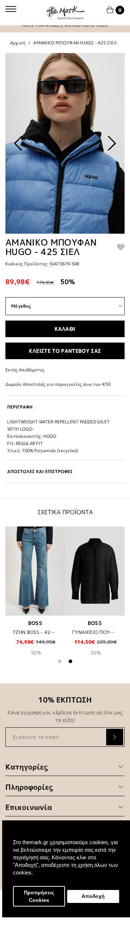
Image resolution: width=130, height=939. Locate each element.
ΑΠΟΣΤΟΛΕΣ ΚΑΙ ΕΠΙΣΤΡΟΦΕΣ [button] (40, 471)
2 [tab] (70, 661)
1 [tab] (59, 661)
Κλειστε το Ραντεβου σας (65, 350)
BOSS (35, 623)
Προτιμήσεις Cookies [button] (39, 896)
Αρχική (18, 43)
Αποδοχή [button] (93, 896)
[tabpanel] (35, 596)
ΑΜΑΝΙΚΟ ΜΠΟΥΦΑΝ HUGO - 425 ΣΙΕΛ (75, 43)
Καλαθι (65, 328)
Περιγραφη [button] (19, 407)
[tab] (65, 407)
